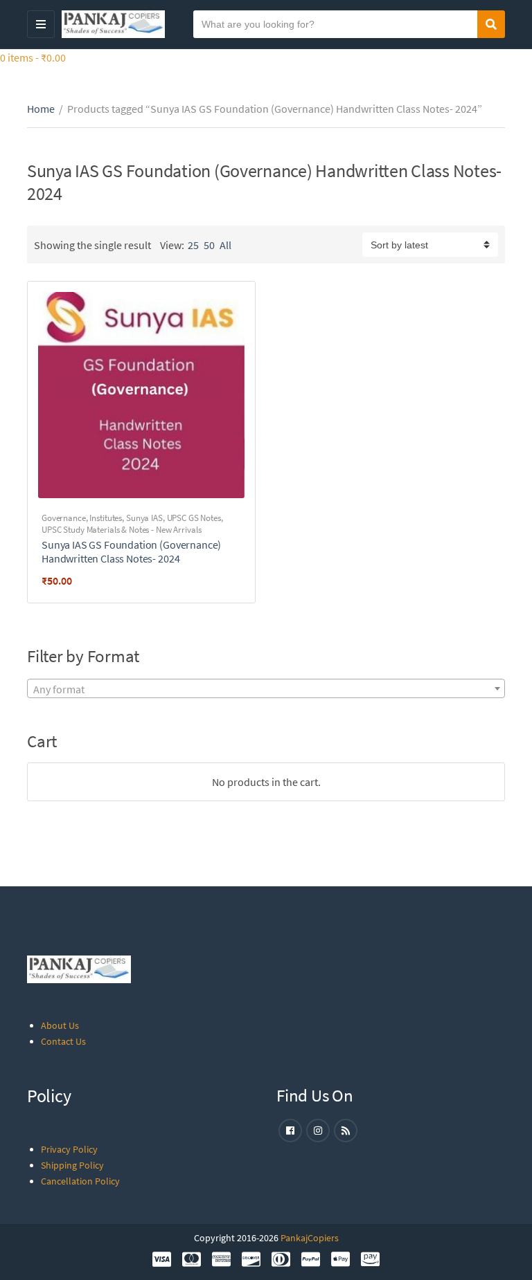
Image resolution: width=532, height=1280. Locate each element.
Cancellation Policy (80, 1181)
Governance (64, 518)
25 (193, 245)
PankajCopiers (310, 1238)
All (225, 245)
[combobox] (266, 688)
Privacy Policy (69, 1149)
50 (209, 245)
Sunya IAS (144, 518)
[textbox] (266, 689)
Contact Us (63, 1041)
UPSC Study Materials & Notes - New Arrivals (121, 530)
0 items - (33, 57)
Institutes (105, 518)
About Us (60, 1025)
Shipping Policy (72, 1165)
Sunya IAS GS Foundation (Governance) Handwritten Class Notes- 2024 (131, 551)
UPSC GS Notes (194, 518)
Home (41, 109)
